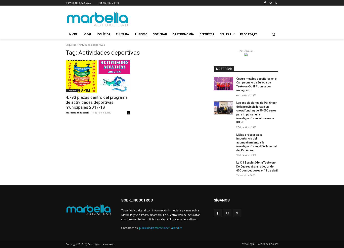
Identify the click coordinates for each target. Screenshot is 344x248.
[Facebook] (265, 3)
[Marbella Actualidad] (97, 19)
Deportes (71, 90)
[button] (273, 34)
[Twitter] (276, 3)
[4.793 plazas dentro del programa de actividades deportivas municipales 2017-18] (98, 76)
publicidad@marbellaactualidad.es (160, 228)
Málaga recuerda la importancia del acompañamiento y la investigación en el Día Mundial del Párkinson (256, 142)
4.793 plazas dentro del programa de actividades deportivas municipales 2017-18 (97, 102)
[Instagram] (270, 3)
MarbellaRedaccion (77, 112)
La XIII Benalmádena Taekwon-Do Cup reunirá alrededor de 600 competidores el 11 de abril (257, 166)
